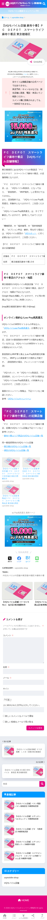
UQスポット (30, 233)
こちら (25, 74)
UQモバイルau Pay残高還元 (16, 328)
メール (7, 678)
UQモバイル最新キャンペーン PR (23, 11)
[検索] (42, 784)
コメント (8, 635)
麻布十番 (40, 575)
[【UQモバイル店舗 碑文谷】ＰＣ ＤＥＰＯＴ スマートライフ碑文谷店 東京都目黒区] (31, 462)
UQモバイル (9, 575)
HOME (25, 900)
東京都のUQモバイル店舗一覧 (17, 446)
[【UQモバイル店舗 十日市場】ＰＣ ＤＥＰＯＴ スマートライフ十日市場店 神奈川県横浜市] (11, 462)
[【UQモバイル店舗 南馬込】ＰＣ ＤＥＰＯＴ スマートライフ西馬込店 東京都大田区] (11, 489)
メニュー (14, 918)
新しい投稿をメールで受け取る (19, 722)
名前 (6, 667)
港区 (32, 575)
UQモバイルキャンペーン (19, 399)
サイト (6, 689)
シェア (33, 918)
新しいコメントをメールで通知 (19, 716)
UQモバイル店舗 (11, 883)
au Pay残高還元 (23, 918)
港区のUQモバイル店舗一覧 (16, 450)
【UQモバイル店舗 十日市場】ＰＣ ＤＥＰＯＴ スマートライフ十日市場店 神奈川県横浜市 (11, 474)
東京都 (25, 575)
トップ (42, 918)
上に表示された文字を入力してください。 (22, 705)
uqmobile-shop (21, 568)
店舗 (18, 575)
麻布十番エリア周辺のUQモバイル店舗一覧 (23, 436)
